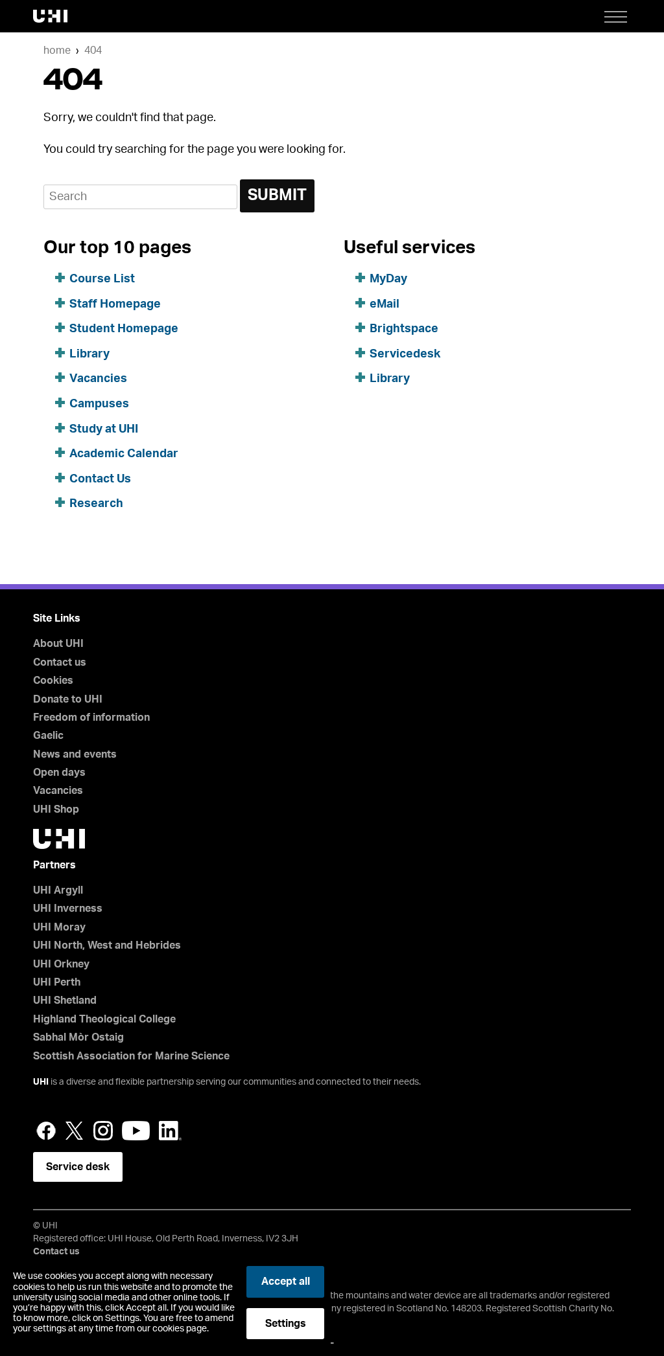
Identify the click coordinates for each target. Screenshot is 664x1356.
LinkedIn (170, 1130)
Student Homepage (123, 329)
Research (96, 504)
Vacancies (98, 379)
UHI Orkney (61, 964)
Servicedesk (405, 354)
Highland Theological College (104, 1019)
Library (89, 354)
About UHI (58, 643)
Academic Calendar (123, 454)
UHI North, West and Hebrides (107, 945)
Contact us (59, 662)
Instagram (103, 1130)
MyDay (388, 279)
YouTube (136, 1130)
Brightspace (404, 329)
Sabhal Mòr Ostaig (78, 1037)
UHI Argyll (58, 890)
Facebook (46, 1130)
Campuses (99, 404)
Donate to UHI (67, 699)
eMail (384, 304)
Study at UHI (103, 429)
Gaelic (48, 735)
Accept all (285, 1281)
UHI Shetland (65, 1000)
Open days (59, 772)
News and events (75, 754)
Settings (285, 1323)
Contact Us (100, 479)
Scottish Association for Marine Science (131, 1056)
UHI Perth (56, 982)
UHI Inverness (67, 908)
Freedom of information (91, 717)
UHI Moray (59, 927)
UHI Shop (56, 809)
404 (93, 50)
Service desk (78, 1167)
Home (57, 50)
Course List (102, 279)
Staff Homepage (115, 304)
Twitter (74, 1130)
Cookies (53, 680)
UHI (41, 1082)
